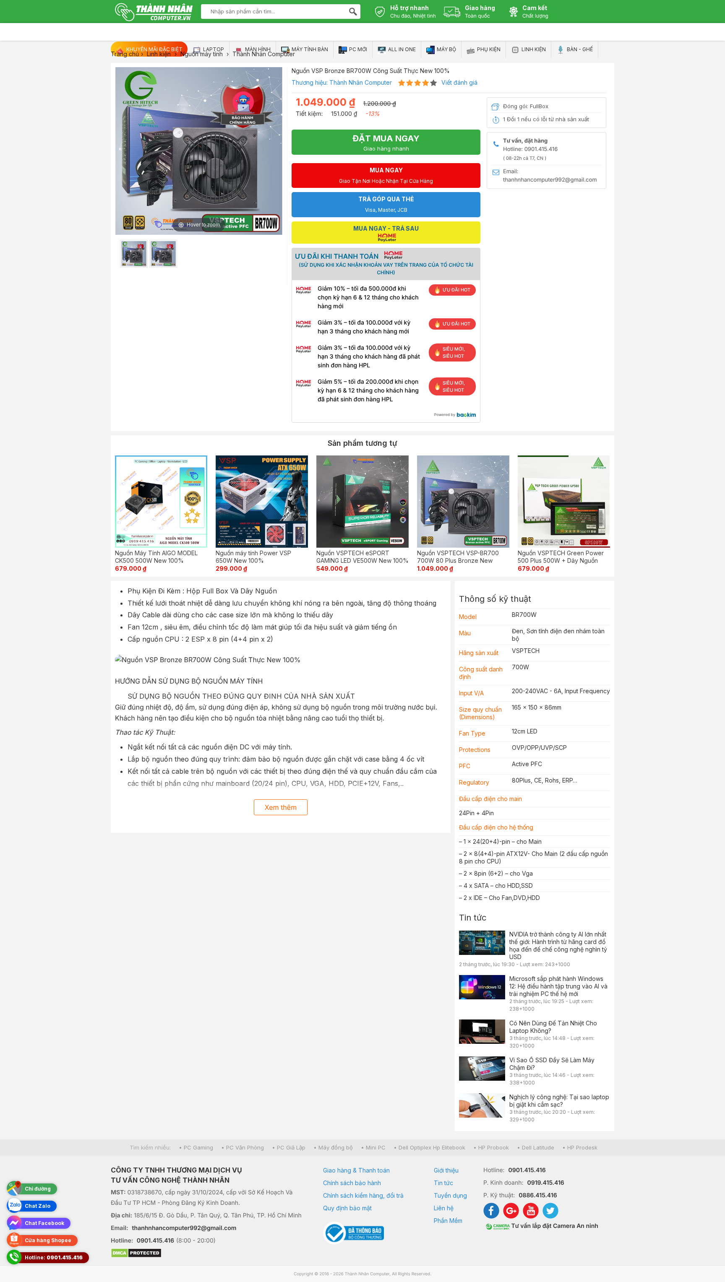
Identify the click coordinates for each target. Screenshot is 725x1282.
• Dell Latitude (535, 1147)
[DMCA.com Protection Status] (206, 1254)
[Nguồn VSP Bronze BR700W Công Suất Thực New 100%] (134, 254)
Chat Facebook (44, 1223)
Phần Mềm (448, 1220)
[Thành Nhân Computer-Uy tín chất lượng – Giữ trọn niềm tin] (154, 13)
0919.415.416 (545, 1182)
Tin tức (472, 918)
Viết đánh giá (459, 82)
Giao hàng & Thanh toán (356, 1170)
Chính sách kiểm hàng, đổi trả (363, 1195)
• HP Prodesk (579, 1147)
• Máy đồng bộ (333, 1147)
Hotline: (54, 1257)
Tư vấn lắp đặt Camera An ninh (554, 1226)
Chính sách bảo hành (352, 1182)
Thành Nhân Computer (360, 82)
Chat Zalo (37, 1206)
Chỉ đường (38, 1189)
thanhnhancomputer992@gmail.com (184, 1228)
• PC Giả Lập (288, 1147)
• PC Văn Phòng (242, 1147)
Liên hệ (444, 1208)
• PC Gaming (196, 1147)
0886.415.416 (538, 1195)
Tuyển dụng (450, 1195)
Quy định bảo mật (347, 1208)
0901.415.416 (155, 1240)
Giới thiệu (446, 1170)
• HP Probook (491, 1147)
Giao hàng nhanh (386, 142)
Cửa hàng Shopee (48, 1240)
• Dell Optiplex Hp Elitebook (429, 1147)
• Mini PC (373, 1147)
